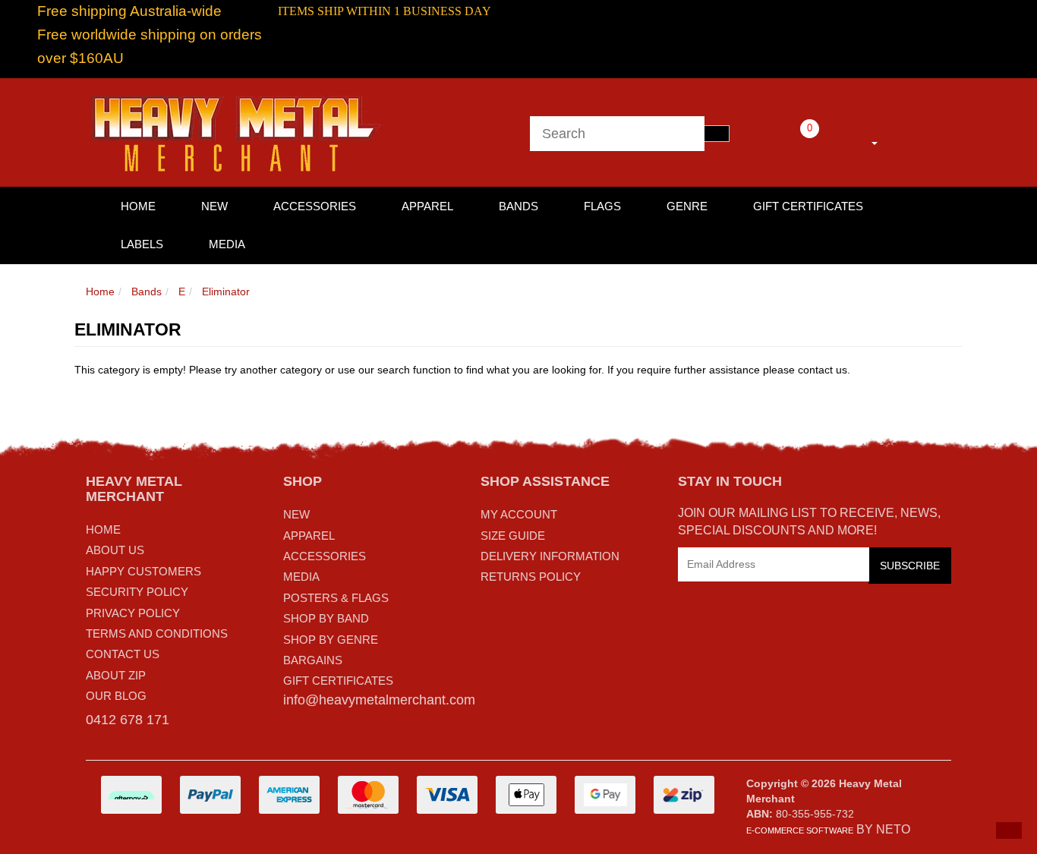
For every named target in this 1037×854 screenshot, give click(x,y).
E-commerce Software (799, 830)
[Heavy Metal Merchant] (237, 131)
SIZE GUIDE (513, 535)
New (214, 206)
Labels (142, 244)
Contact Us (122, 654)
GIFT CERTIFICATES (338, 680)
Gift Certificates (808, 206)
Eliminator (226, 291)
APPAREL (309, 535)
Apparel (427, 206)
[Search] (717, 133)
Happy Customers (143, 571)
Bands (518, 206)
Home (100, 291)
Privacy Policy (133, 613)
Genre (687, 206)
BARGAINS (312, 660)
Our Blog (116, 695)
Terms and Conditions (157, 633)
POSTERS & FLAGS (336, 597)
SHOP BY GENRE (330, 639)
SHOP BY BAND (326, 618)
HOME (138, 206)
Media (227, 244)
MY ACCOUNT (519, 514)
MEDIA (301, 576)
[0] (788, 140)
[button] (1009, 830)
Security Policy (137, 591)
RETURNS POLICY (531, 576)
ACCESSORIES (324, 556)
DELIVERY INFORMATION (550, 556)
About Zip (116, 675)
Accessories (314, 206)
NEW (296, 514)
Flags (602, 206)
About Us (115, 550)
